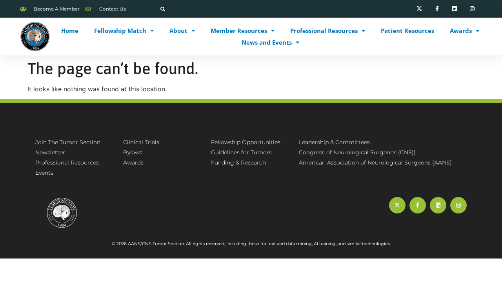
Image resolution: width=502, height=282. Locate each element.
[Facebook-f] (437, 9)
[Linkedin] (454, 9)
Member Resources (239, 30)
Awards (461, 30)
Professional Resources (324, 30)
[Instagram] (472, 9)
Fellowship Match (120, 30)
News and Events (267, 42)
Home (69, 30)
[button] (162, 9)
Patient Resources (407, 30)
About (178, 30)
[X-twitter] (419, 9)
